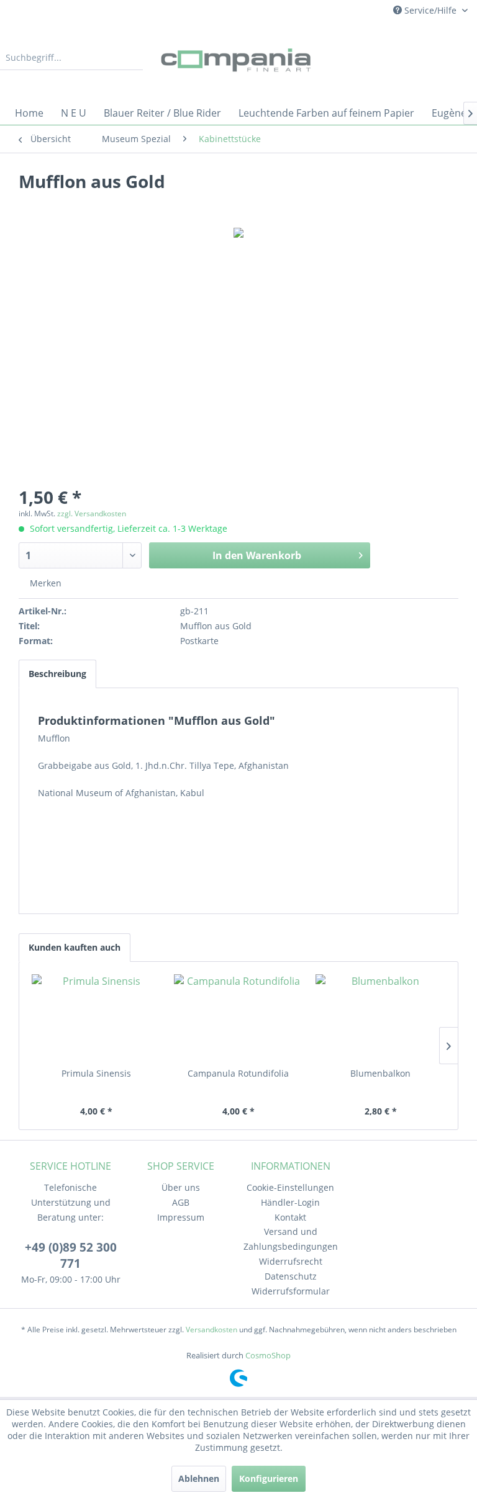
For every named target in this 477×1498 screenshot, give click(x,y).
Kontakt (290, 1217)
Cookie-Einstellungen (290, 1187)
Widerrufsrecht (290, 1261)
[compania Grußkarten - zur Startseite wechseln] (238, 60)
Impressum (180, 1217)
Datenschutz (291, 1276)
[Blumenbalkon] (380, 1017)
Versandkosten (211, 1329)
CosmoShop (268, 1355)
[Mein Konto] (426, 57)
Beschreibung (57, 673)
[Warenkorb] (457, 57)
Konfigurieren (268, 1478)
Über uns (180, 1187)
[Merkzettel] (396, 57)
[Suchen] (131, 57)
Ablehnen (198, 1478)
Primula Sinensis (96, 1073)
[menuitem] (71, 57)
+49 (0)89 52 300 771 (71, 1255)
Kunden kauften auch (74, 947)
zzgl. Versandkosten (91, 513)
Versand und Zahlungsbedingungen (290, 1239)
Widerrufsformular (291, 1291)
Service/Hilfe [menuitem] (430, 10)
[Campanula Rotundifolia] (239, 1017)
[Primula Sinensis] (96, 1017)
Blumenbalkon (380, 1073)
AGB (180, 1202)
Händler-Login (290, 1202)
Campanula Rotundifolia (238, 1073)
